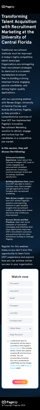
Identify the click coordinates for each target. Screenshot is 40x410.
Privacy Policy (15, 348)
